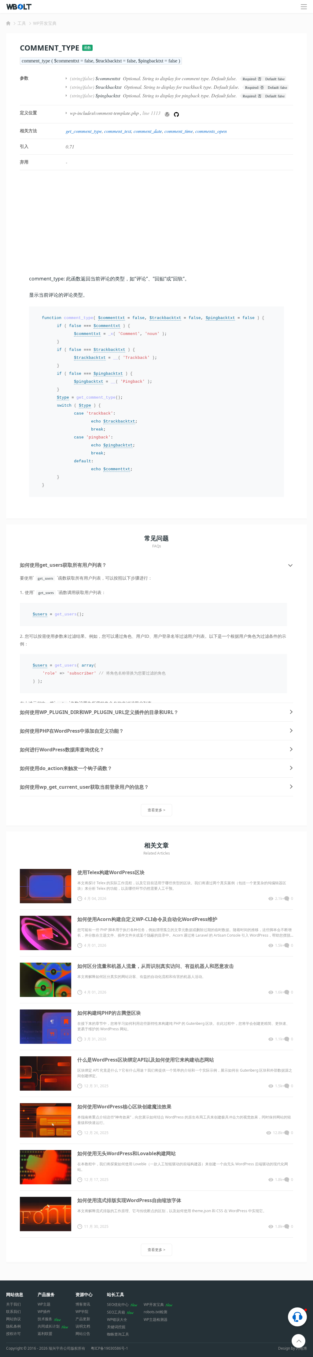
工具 (21, 23)
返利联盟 (45, 1333)
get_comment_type (84, 131)
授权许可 (13, 1333)
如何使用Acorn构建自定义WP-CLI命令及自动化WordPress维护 (147, 919)
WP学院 (81, 1311)
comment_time (178, 131)
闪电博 (301, 1348)
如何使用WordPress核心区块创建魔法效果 (124, 1106)
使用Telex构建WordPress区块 (111, 872)
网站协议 (13, 1318)
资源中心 (84, 1294)
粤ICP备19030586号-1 (109, 1348)
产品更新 (82, 1318)
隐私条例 (13, 1326)
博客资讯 (82, 1304)
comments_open (211, 131)
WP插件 (44, 1311)
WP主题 (44, 1304)
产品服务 (46, 1294)
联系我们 (13, 1311)
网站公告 (82, 1333)
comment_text (117, 131)
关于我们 (13, 1304)
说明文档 (82, 1326)
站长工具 (115, 1294)
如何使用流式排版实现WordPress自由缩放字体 (129, 1200)
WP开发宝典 (45, 23)
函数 (87, 47)
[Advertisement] (156, 222)
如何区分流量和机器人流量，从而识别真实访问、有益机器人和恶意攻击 (155, 966)
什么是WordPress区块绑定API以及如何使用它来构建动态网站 (145, 1059)
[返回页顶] (299, 1341)
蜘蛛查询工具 (118, 1334)
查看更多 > (156, 810)
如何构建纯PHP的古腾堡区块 (109, 1012)
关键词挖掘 (116, 1326)
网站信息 (14, 1294)
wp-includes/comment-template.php (104, 113)
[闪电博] (19, 6)
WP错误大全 (117, 1319)
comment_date (148, 131)
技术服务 (45, 1318)
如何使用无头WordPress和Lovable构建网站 (126, 1153)
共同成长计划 (49, 1326)
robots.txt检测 (155, 1311)
